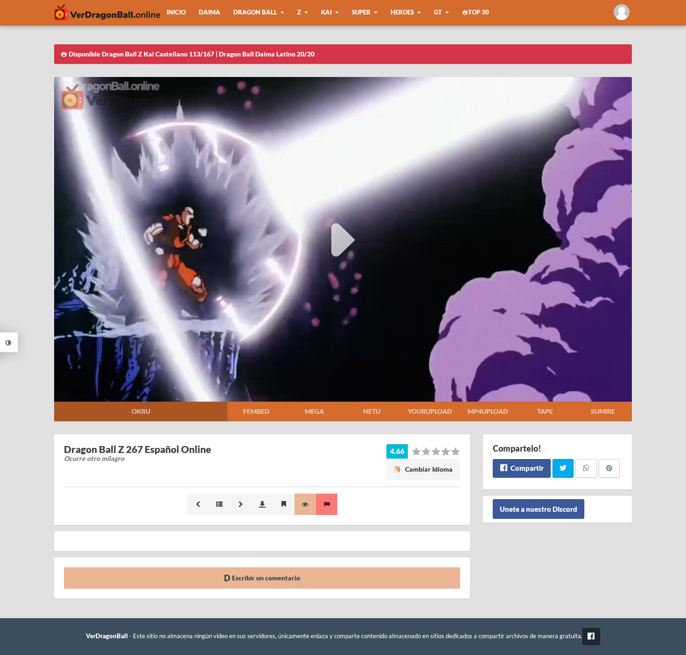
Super (361, 12)
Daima (209, 12)
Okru (141, 411)
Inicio (176, 12)
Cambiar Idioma (428, 469)
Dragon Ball (255, 12)
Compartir (526, 468)
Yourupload (430, 411)
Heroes (402, 12)
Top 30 (478, 12)
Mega (314, 411)
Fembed (256, 411)
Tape (545, 411)
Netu (371, 411)
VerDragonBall (107, 636)
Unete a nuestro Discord (538, 509)
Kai (326, 12)
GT (438, 12)
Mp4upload (488, 411)
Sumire (603, 411)
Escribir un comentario (265, 578)
